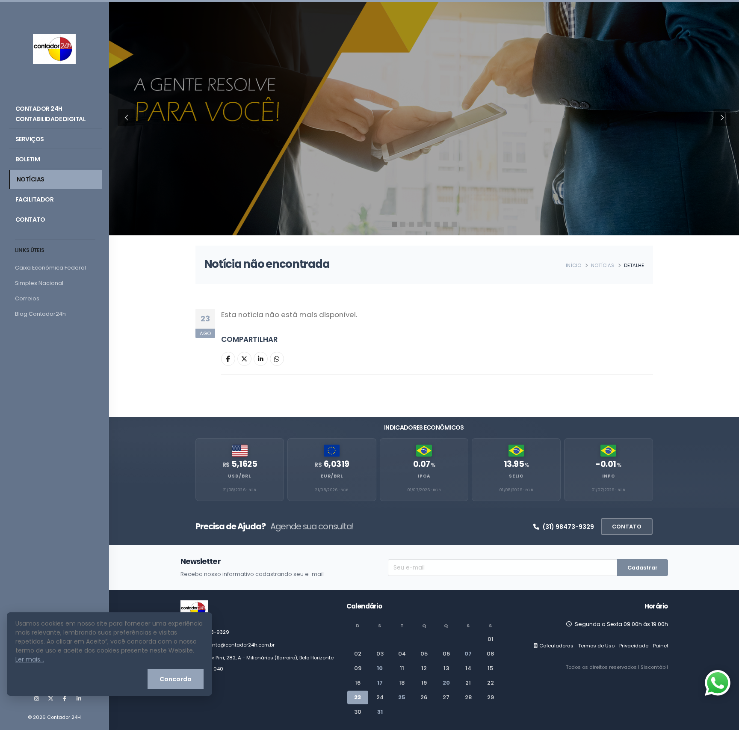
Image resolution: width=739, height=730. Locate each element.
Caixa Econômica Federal (50, 267)
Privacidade (633, 645)
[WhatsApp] (277, 359)
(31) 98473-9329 (568, 526)
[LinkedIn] (79, 699)
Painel (660, 645)
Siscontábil (654, 667)
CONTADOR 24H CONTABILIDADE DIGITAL (50, 113)
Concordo (176, 679)
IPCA (424, 476)
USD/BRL (239, 476)
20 (446, 683)
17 (380, 683)
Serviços (29, 139)
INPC (608, 476)
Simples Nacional (39, 283)
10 (380, 668)
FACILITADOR (34, 199)
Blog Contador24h (40, 314)
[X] (50, 699)
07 (468, 654)
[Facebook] (65, 699)
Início (573, 265)
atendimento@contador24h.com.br (231, 644)
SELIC (516, 476)
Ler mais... (29, 659)
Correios (27, 298)
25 (401, 697)
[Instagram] (36, 699)
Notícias (30, 179)
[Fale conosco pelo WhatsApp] (717, 683)
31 (380, 712)
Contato (30, 219)
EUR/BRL (332, 476)
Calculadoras (556, 645)
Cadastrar (642, 567)
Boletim (27, 159)
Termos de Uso (596, 645)
